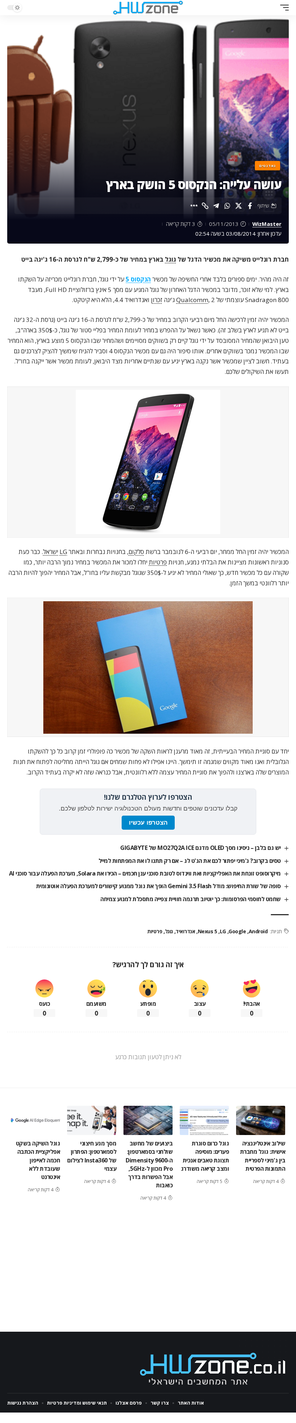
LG (63, 551)
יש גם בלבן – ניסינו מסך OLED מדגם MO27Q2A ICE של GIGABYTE (200, 848)
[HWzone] (148, 7)
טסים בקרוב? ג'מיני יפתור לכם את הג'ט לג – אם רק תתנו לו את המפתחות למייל (190, 861)
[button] (283, 7)
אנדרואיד (185, 931)
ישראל (50, 551)
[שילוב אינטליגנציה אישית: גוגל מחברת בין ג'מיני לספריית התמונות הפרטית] (260, 1120)
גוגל (170, 259)
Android (258, 931)
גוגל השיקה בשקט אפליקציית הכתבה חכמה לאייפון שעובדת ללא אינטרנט (38, 1160)
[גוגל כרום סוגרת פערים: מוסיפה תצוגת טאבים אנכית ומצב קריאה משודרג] (204, 1120)
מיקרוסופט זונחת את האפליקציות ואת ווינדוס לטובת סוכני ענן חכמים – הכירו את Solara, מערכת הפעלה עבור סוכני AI (145, 873)
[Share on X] (239, 205)
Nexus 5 (207, 931)
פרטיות (158, 562)
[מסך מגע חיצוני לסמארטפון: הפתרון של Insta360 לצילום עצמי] (91, 1120)
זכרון (156, 300)
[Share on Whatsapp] (227, 205)
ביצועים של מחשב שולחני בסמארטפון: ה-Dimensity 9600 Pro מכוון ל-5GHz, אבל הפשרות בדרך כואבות (149, 1164)
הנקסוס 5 (138, 279)
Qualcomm (192, 300)
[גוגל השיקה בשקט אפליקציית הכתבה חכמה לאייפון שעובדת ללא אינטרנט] (35, 1120)
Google (237, 931)
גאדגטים (267, 165)
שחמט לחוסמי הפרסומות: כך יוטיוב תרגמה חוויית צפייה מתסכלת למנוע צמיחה (190, 899)
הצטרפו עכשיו (148, 822)
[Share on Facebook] (250, 205)
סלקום (136, 551)
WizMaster (267, 223)
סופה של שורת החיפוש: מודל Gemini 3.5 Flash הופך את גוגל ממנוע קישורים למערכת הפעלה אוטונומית (158, 886)
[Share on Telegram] (216, 205)
